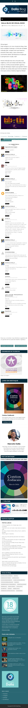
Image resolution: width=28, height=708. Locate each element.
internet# (24, 139)
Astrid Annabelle (9, 192)
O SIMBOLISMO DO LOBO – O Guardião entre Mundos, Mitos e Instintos (16, 665)
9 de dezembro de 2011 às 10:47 (11, 166)
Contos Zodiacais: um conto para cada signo (14, 459)
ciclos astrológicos (7, 582)
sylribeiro (7, 287)
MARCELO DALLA (10, 154)
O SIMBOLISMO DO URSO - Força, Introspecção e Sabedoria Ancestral (17, 644)
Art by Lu (7, 218)
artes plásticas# (8, 139)
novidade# (8, 140)
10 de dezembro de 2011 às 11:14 (11, 288)
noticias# (3, 140)
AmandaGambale (10, 252)
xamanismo (19, 590)
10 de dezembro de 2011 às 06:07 (11, 277)
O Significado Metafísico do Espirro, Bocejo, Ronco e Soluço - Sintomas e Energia (16, 659)
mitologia (19, 586)
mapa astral (11, 586)
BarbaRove (8, 311)
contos (16, 582)
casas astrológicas (19, 580)
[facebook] (13, 1)
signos (10, 588)
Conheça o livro (7, 422)
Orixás (16, 575)
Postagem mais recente (7, 345)
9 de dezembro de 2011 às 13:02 (11, 219)
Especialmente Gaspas (11, 147)
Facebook (17, 136)
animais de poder (6, 577)
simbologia (16, 588)
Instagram (5, 695)
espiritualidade (21, 584)
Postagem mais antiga (21, 345)
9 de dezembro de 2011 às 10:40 (11, 148)
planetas (3, 588)
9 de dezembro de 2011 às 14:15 (11, 253)
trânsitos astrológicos (8, 590)
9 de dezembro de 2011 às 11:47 (11, 193)
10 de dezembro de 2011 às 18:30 (11, 312)
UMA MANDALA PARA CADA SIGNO (17, 653)
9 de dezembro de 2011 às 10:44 (11, 155)
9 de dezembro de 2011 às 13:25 (11, 241)
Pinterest (24, 136)
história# (19, 139)
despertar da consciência (8, 584)
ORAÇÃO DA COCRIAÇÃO (14, 637)
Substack (5, 697)
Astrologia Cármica (6, 575)
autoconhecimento (6, 580)
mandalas (4, 586)
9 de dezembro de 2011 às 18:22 (11, 263)
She (6, 165)
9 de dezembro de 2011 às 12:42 (11, 207)
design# (14, 139)
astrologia (15, 577)
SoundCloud (5, 699)
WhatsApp (10, 136)
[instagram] (15, 1)
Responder (7, 151)
